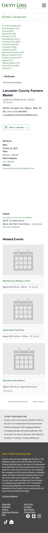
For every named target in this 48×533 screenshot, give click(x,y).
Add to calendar (16, 127)
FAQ (3, 515)
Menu (44, 7)
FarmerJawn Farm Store (13, 330)
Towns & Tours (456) (10, 66)
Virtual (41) (6, 68)
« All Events (9, 76)
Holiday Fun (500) (9, 50)
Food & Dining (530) (10, 44)
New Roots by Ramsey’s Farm (16, 280)
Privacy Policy (29, 512)
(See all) (9, 102)
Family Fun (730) (9, 36)
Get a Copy (28, 504)
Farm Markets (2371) (11, 39)
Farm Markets (9, 161)
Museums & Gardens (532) (13, 52)
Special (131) (7, 60)
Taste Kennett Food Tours (18, 401)
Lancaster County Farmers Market (17, 217)
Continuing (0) (8, 31)
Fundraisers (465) (9, 47)
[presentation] (23, 260)
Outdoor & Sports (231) (11, 58)
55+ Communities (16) (11, 26)
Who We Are (29, 510)
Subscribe (6, 504)
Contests (28, 507)
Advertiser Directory (10, 512)
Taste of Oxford (38, 401)
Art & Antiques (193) (10, 28)
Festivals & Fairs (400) (11, 42)
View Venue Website (11, 227)
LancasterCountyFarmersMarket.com (18, 168)
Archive (5, 510)
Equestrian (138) (9, 34)
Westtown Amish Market (14, 380)
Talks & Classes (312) (11, 63)
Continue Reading (9, 496)
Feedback (6, 507)
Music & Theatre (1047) (12, 55)
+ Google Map (36, 224)
